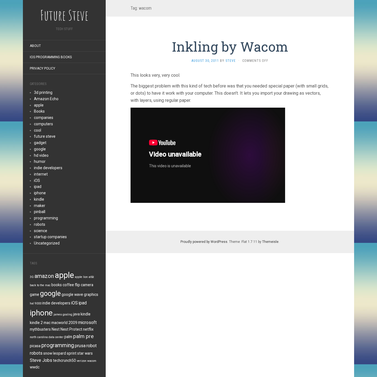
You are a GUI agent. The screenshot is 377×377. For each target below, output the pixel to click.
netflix (88, 329)
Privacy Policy (42, 68)
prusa (80, 345)
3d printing (43, 92)
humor (40, 161)
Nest (56, 329)
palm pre (83, 336)
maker (39, 205)
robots (39, 224)
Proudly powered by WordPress (203, 242)
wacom (91, 361)
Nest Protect (71, 329)
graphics (91, 294)
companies (43, 117)
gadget (40, 142)
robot (91, 345)
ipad (37, 186)
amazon (44, 276)
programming (46, 218)
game (34, 294)
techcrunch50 (64, 360)
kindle (39, 199)
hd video (41, 155)
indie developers (48, 168)
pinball (39, 211)
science (40, 231)
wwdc (34, 367)
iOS (37, 180)
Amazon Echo (46, 99)
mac (47, 322)
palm (68, 336)
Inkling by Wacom (230, 46)
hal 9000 (35, 303)
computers (43, 124)
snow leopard (54, 353)
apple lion (81, 277)
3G (32, 277)
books (56, 285)
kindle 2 (36, 322)
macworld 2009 (64, 322)
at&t (91, 277)
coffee (68, 285)
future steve (44, 136)
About (35, 46)
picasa (35, 346)
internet (41, 174)
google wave (72, 294)
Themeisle (270, 242)
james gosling (63, 314)
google (40, 149)
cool (37, 130)
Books (39, 111)
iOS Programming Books (51, 57)
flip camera (84, 285)
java (76, 314)
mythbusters (40, 329)
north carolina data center (46, 337)
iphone (40, 193)
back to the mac (40, 285)
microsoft (87, 322)
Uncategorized (47, 243)
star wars (85, 353)
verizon (81, 361)
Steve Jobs (41, 360)
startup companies (50, 237)
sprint (71, 353)
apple (39, 105)
